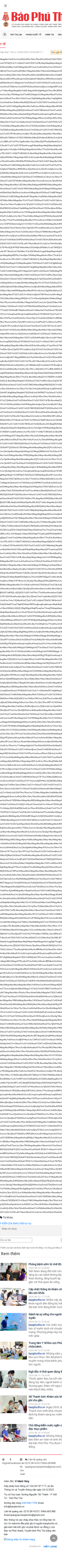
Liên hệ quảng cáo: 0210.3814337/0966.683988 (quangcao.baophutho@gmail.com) (43, 1463)
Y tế (3, 44)
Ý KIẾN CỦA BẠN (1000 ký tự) (15, 1223)
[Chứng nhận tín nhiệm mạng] (19, 1539)
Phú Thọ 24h (16, 35)
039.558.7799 (29, 1503)
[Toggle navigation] (5, 5)
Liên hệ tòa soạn (22, 1468)
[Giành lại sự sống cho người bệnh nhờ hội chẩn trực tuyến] (13, 1322)
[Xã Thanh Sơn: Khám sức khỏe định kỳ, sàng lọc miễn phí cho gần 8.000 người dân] (13, 1404)
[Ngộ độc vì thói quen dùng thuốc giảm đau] (13, 1379)
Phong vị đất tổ (33, 35)
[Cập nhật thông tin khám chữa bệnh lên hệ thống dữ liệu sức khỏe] (13, 1296)
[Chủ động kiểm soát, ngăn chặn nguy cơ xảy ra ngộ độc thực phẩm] (13, 1433)
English (6, 1463)
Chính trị (49, 35)
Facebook (15, 1463)
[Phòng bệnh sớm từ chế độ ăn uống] (13, 1271)
